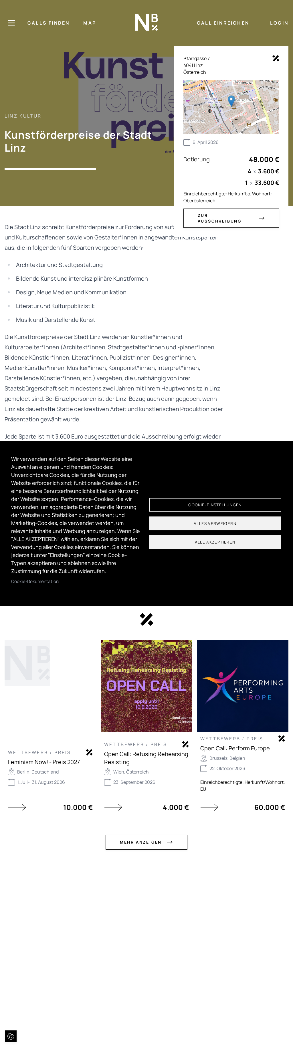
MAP (89, 23)
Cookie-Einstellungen (214, 504)
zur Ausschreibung (219, 218)
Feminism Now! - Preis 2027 (44, 762)
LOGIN (279, 23)
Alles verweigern (215, 523)
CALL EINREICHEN (223, 23)
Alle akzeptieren (215, 542)
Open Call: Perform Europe (235, 748)
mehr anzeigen (141, 842)
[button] (231, 101)
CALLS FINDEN (48, 23)
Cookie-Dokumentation (35, 581)
